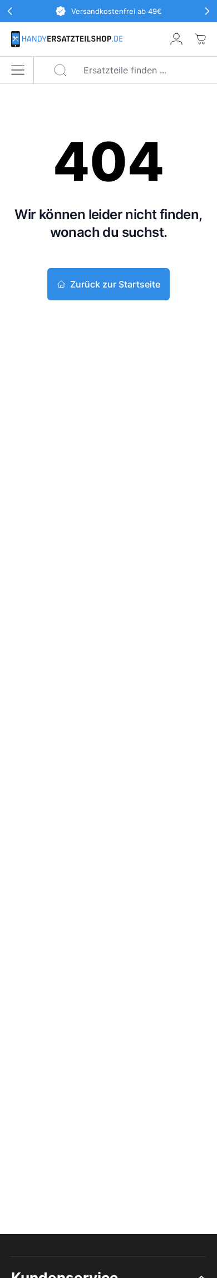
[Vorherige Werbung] (10, 11)
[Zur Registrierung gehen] (176, 39)
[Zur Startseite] (66, 39)
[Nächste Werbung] (207, 11)
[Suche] (60, 70)
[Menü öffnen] (17, 70)
